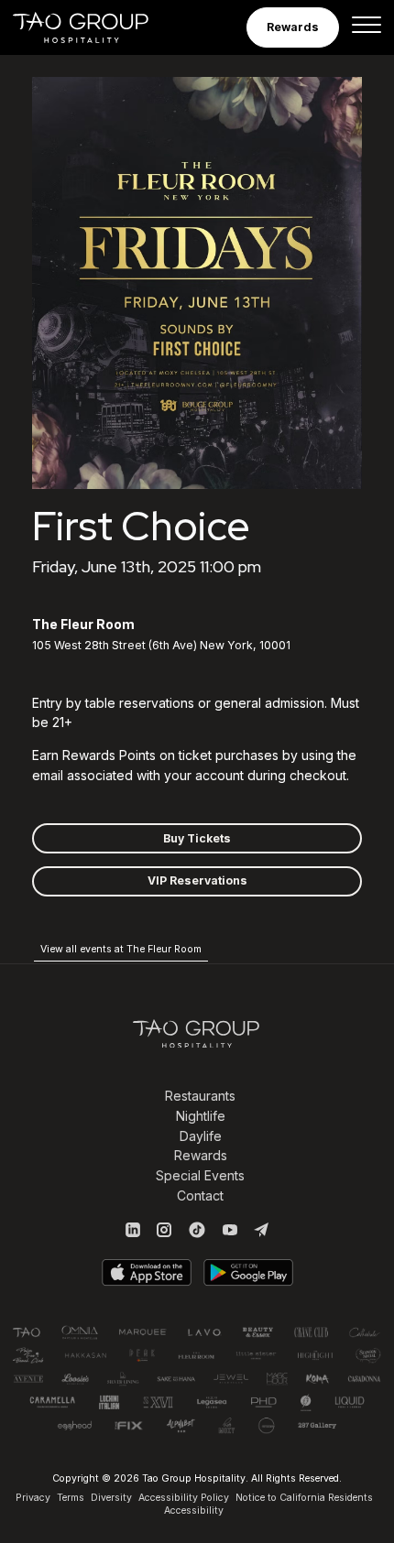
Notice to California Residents (304, 1498)
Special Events (200, 1175)
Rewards (200, 1155)
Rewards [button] (293, 27)
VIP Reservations (197, 880)
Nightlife (200, 1116)
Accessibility (194, 1510)
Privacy (33, 1498)
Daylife (201, 1136)
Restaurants (200, 1095)
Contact (200, 1195)
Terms (70, 1498)
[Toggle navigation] (366, 27)
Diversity (111, 1498)
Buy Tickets (197, 838)
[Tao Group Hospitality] (93, 27)
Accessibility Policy (183, 1498)
